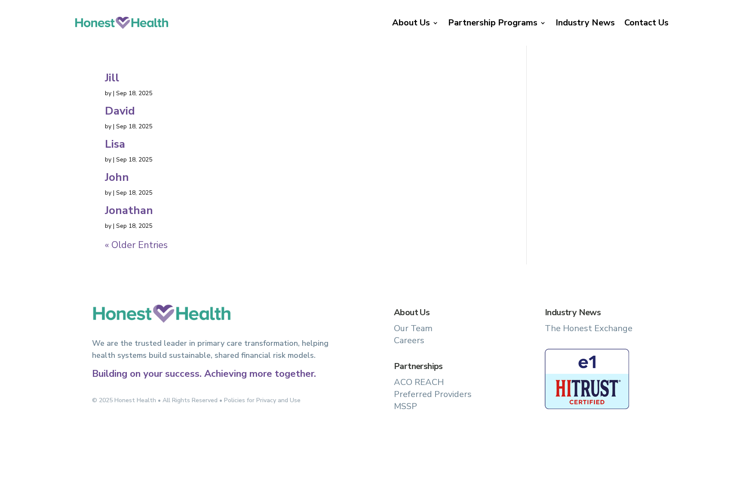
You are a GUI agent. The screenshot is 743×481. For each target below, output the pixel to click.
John (117, 177)
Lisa (115, 144)
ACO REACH (419, 382)
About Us (411, 22)
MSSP (405, 406)
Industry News (585, 22)
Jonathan (129, 210)
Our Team (413, 328)
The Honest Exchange (588, 328)
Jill (112, 77)
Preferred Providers (433, 394)
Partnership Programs (492, 22)
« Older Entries (136, 245)
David (120, 110)
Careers (409, 340)
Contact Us (646, 22)
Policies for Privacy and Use (262, 400)
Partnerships (418, 366)
